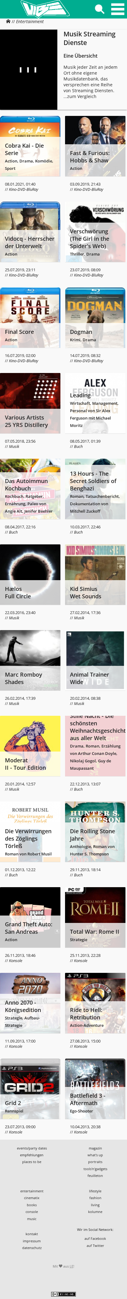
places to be (31, 1161)
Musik (14, 446)
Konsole (15, 960)
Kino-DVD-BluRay (23, 189)
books (32, 1205)
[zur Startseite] (45, 9)
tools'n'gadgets (95, 1168)
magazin (95, 1148)
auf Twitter (95, 1245)
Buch (78, 446)
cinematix (31, 1197)
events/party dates (32, 1148)
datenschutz (32, 1247)
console (32, 1211)
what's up (95, 1155)
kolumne (95, 1211)
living (95, 1205)
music (31, 1218)
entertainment (31, 1191)
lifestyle (95, 1191)
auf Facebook (95, 1238)
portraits (95, 1161)
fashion (95, 1197)
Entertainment (30, 21)
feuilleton (95, 1175)
